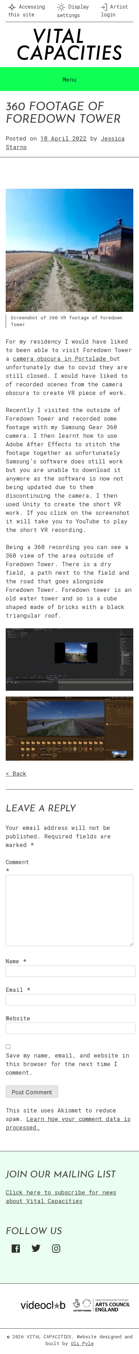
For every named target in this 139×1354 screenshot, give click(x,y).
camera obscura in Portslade (61, 358)
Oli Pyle (82, 1343)
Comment (17, 866)
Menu (69, 79)
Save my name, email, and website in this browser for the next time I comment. (67, 1063)
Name (16, 961)
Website (18, 1018)
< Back (16, 773)
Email (18, 989)
